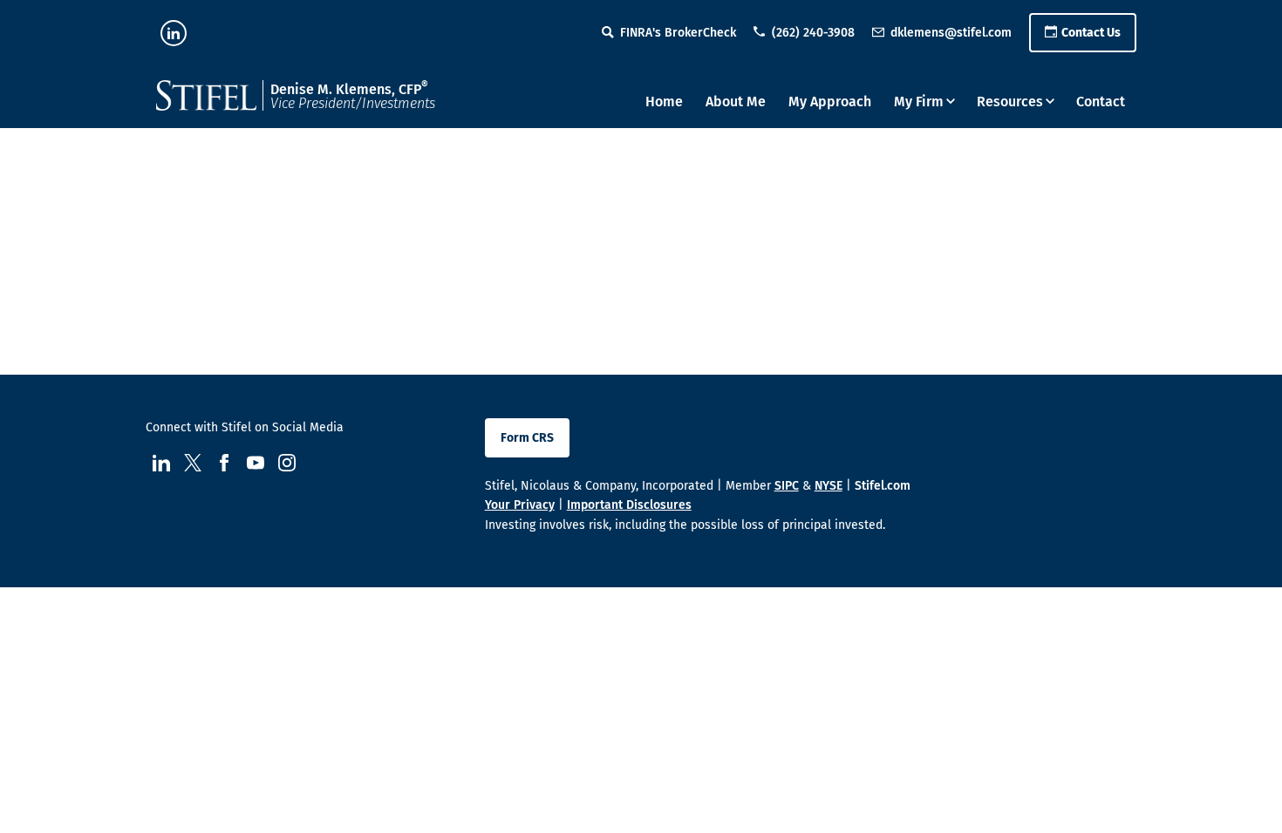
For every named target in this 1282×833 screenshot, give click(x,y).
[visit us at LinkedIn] (173, 33)
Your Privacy (520, 505)
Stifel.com (882, 485)
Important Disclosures (629, 505)
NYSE (828, 485)
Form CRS (527, 437)
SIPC (786, 485)
